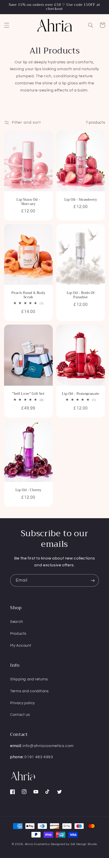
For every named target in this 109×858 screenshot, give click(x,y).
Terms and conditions (29, 691)
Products (18, 634)
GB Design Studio (83, 844)
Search (16, 622)
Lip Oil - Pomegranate (80, 394)
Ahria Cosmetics (37, 844)
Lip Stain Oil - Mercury (28, 202)
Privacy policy (22, 703)
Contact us (20, 715)
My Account (20, 645)
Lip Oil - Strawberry (80, 200)
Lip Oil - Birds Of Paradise (81, 295)
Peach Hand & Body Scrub (28, 295)
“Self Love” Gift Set (28, 394)
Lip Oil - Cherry (28, 490)
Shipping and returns (29, 679)
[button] (6, 25)
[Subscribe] (93, 580)
